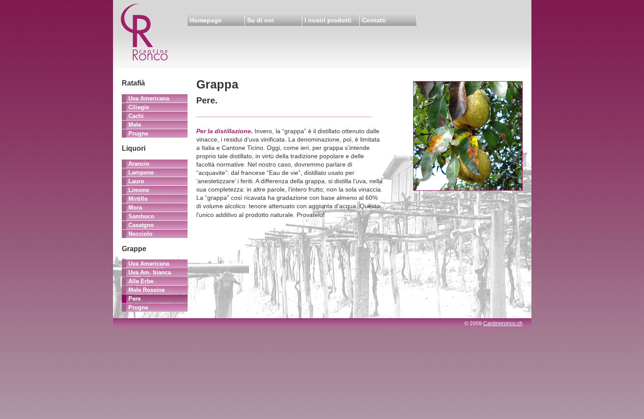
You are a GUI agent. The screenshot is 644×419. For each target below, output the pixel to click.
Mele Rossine (146, 290)
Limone (138, 190)
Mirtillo (138, 198)
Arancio (138, 163)
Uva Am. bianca (149, 272)
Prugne (138, 133)
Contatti (374, 20)
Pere (134, 298)
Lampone (141, 172)
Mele (134, 124)
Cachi (136, 116)
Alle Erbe (140, 281)
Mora (135, 207)
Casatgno (141, 225)
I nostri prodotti (327, 20)
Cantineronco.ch (503, 323)
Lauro (136, 181)
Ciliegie (138, 107)
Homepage (206, 20)
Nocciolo (140, 234)
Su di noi (260, 20)
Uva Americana (148, 98)
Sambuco (141, 216)
